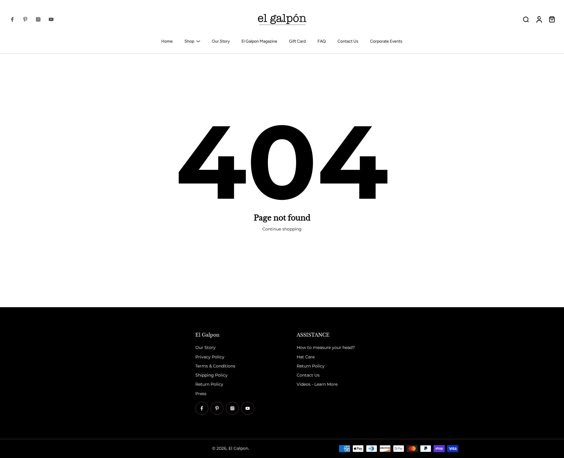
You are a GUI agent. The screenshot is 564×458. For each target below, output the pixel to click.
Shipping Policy (211, 375)
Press (201, 393)
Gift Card (297, 41)
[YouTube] (51, 19)
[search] (525, 19)
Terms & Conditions (215, 366)
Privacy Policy (209, 357)
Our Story (221, 41)
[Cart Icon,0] (551, 19)
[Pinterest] (25, 19)
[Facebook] (12, 19)
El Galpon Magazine (259, 41)
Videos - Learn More (317, 384)
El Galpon (238, 448)
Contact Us (348, 41)
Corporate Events (386, 41)
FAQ (322, 41)
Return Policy (209, 384)
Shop (189, 41)
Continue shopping (282, 229)
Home (167, 41)
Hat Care (306, 357)
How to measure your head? (326, 347)
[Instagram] (38, 19)
